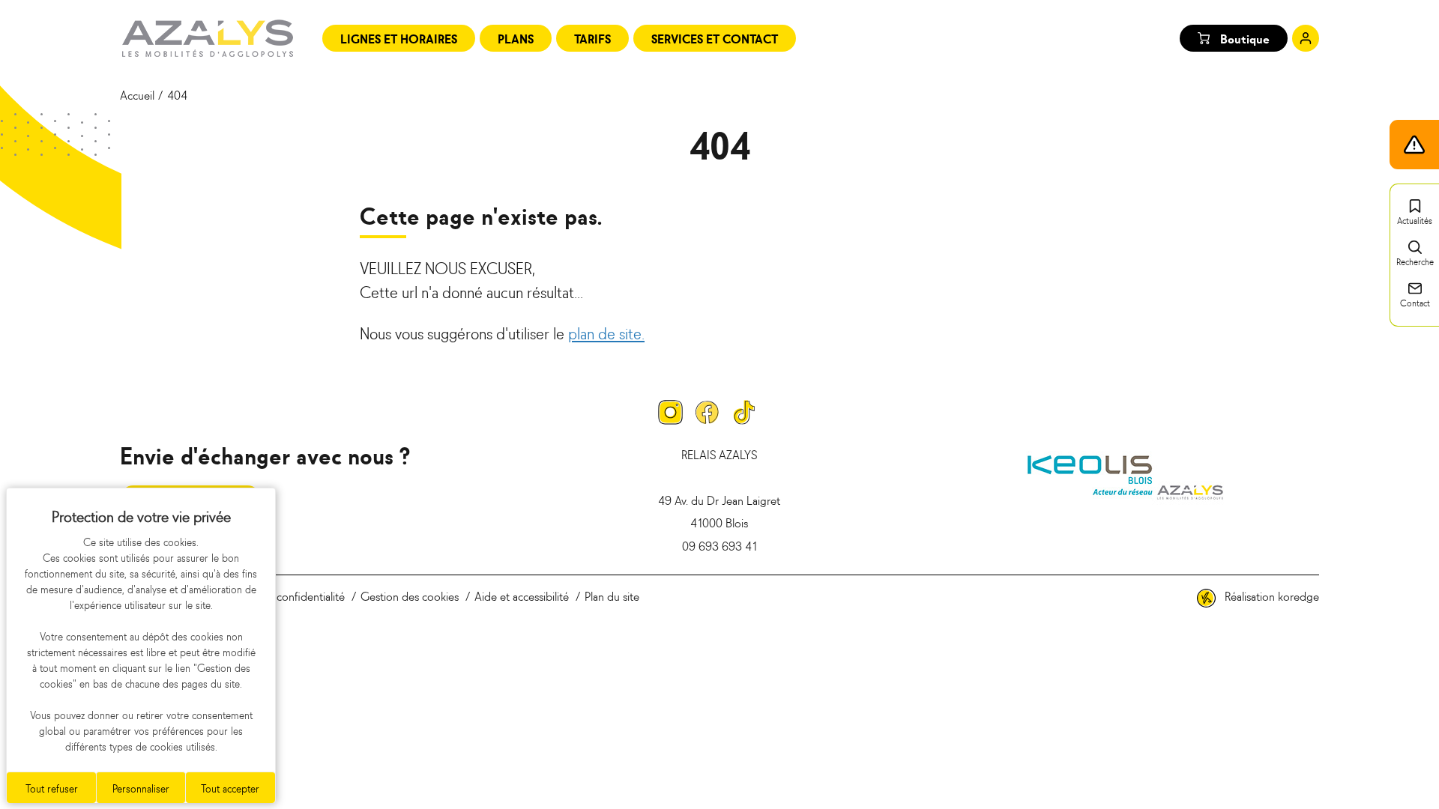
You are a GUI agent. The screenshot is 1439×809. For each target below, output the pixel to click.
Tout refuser (51, 788)
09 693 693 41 (719, 545)
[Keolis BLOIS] (1125, 475)
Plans (516, 38)
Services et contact (714, 38)
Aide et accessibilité (521, 596)
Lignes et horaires (398, 38)
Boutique (1245, 38)
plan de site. (606, 333)
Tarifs (592, 38)
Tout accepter (230, 788)
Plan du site (612, 596)
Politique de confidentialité (281, 596)
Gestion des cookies (409, 596)
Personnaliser (140, 788)
